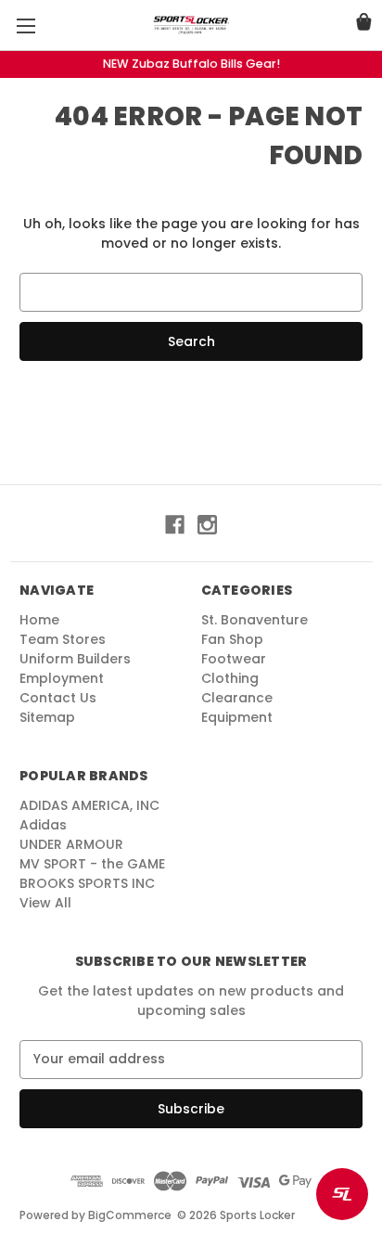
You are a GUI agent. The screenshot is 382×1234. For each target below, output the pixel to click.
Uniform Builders (75, 658)
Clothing (230, 678)
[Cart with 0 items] (364, 24)
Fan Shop (232, 639)
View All (45, 902)
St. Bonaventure (254, 620)
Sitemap (47, 717)
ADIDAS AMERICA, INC (89, 805)
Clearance (237, 697)
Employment (61, 678)
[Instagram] (207, 524)
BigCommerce (130, 1215)
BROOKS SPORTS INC (87, 883)
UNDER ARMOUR (71, 844)
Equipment (237, 717)
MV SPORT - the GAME (92, 864)
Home (39, 620)
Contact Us (57, 697)
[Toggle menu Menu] (25, 25)
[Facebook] (175, 524)
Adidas (43, 825)
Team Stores (62, 639)
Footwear (233, 658)
